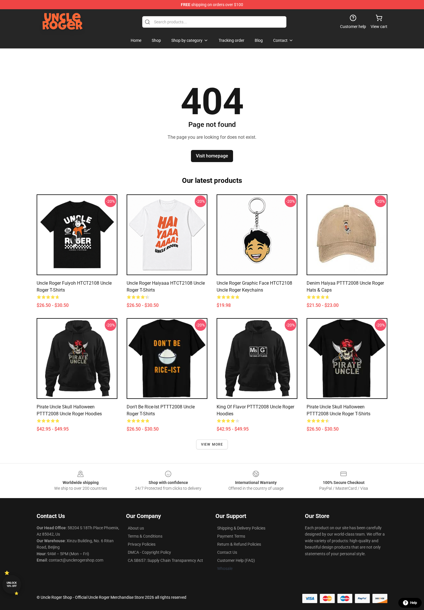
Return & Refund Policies (239, 544)
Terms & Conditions (145, 536)
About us (136, 528)
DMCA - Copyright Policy (149, 552)
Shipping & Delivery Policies (241, 528)
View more (212, 444)
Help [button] (413, 603)
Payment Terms (231, 536)
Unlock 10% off (12, 584)
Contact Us (227, 552)
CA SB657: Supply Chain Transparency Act (165, 560)
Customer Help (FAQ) (236, 560)
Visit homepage (212, 156)
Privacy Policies (141, 544)
